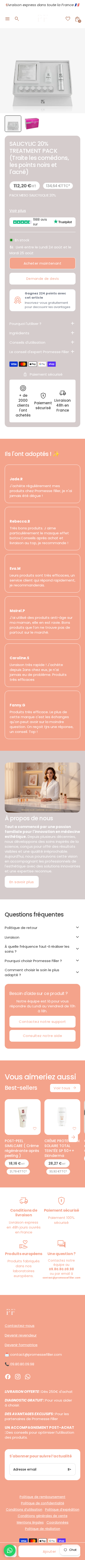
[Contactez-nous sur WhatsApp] (10, 1550)
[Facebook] (8, 1377)
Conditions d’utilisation (24, 1509)
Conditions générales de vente (43, 1516)
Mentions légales (30, 1522)
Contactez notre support (42, 1021)
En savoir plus (21, 881)
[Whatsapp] (28, 1377)
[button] (13, 124)
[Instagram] (18, 1377)
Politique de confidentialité (42, 1503)
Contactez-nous (19, 1325)
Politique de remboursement (42, 1497)
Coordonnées (57, 1522)
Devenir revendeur (21, 1335)
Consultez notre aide (42, 1035)
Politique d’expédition (62, 1509)
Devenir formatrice (21, 1344)
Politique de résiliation (42, 1529)
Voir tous (65, 1087)
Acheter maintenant (42, 263)
